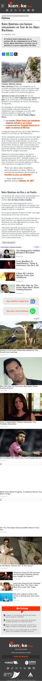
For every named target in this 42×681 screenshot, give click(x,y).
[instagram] (15, 10)
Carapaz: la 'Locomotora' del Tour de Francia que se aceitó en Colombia (21, 616)
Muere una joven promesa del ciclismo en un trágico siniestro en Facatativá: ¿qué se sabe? (21, 625)
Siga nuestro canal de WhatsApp (18, 311)
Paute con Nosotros (21, 657)
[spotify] (7, 10)
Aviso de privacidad (21, 649)
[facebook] (33, 10)
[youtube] (28, 10)
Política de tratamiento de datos (21, 652)
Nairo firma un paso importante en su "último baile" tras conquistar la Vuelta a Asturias (21, 630)
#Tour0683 (8, 175)
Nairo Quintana (9, 242)
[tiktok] (11, 10)
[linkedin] (24, 10)
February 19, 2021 (26, 181)
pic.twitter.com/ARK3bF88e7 (21, 175)
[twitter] (20, 10)
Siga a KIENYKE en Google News (18, 301)
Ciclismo (6, 18)
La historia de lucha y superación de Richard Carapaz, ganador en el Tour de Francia (21, 621)
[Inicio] (20, 5)
